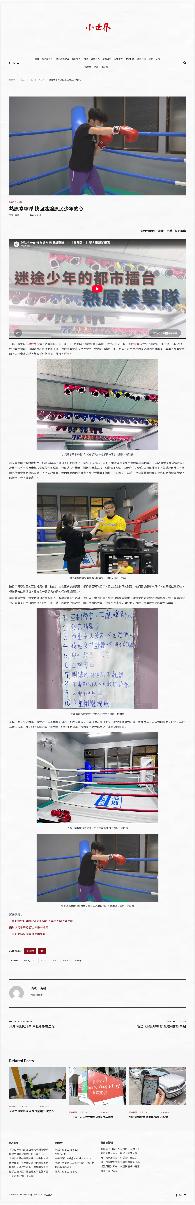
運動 (151, 58)
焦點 (37, 58)
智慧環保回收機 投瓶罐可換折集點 (161, 1024)
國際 (86, 58)
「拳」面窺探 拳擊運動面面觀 (27, 934)
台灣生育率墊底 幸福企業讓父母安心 (31, 1111)
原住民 (32, 344)
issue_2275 (29, 960)
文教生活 (118, 58)
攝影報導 (76, 58)
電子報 (104, 66)
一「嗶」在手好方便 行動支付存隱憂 (91, 1117)
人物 (158, 58)
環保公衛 (107, 58)
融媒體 (88, 66)
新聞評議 (141, 58)
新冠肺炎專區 (62, 58)
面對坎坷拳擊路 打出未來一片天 (28, 927)
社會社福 (95, 58)
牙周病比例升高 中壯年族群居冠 (32, 1024)
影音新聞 (46, 58)
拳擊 (136, 344)
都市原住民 (79, 960)
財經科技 (130, 58)
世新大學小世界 (35, 1194)
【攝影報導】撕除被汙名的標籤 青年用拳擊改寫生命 (41, 921)
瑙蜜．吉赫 (14, 214)
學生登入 (48, 1194)
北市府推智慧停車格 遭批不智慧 (148, 1117)
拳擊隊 (65, 960)
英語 (96, 66)
